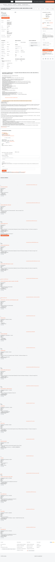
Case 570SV (3, 511)
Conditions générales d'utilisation (21, 544)
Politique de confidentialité (20, 545)
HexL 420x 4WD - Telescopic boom (6, 388)
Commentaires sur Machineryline (21, 548)
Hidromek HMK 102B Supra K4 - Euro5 (7, 263)
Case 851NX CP (3, 529)
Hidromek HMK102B (4, 333)
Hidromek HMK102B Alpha (5, 245)
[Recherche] (15, 1)
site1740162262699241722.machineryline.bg (8, 135)
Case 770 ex (3, 423)
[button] (36, 9)
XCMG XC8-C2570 (4, 441)
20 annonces (6, 134)
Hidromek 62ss (3, 317)
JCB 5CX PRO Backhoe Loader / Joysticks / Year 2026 (9, 281)
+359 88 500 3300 (11, 141)
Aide (1, 545)
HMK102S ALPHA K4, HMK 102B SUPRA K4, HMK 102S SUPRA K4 (9, 23)
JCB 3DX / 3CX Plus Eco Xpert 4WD (6, 476)
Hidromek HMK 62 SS (4, 223)
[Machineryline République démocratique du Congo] (5, 1)
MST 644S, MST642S (4, 186)
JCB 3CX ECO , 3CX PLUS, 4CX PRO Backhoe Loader (9, 299)
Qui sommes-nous (3, 544)
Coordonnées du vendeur (4, 547)
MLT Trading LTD (4, 132)
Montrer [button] (8, 141)
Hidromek (8, 20)
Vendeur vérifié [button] (5, 133)
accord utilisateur (44, 52)
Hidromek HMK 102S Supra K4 (5, 369)
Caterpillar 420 (3, 350)
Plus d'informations (45, 27)
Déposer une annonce (5, 235)
